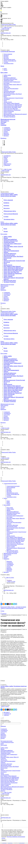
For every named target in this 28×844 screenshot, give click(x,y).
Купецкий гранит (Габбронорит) (12, 81)
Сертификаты (7, 129)
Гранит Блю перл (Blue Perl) (11, 108)
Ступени (6, 62)
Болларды (6, 55)
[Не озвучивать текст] (1, 21)
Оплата (3, 123)
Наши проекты (5, 120)
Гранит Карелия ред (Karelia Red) (12, 110)
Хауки (5, 100)
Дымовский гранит (8, 80)
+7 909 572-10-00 (7, 27)
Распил (5, 70)
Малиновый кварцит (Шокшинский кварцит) (15, 114)
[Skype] (14, 604)
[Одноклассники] (3, 604)
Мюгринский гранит (9, 92)
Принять (4, 840)
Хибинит (6, 90)
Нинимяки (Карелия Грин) (10, 79)
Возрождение (7, 95)
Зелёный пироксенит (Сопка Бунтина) (13, 98)
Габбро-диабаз (7, 75)
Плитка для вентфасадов (10, 60)
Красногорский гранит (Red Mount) (13, 94)
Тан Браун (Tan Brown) (9, 116)
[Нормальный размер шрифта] (2, 4)
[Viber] (10, 604)
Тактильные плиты (8, 63)
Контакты (6, 135)
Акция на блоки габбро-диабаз (9, 194)
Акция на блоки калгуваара (8, 196)
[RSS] (1, 605)
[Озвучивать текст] (1, 20)
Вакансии (6, 133)
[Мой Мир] (6, 604)
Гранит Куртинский (9, 111)
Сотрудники (7, 130)
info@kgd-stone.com (6, 33)
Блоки (2, 66)
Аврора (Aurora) (8, 102)
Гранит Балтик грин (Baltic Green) (12, 107)
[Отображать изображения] (1, 15)
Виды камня (4, 72)
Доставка (3, 122)
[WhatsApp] (12, 604)
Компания (3, 125)
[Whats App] (4, 145)
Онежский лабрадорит (9, 91)
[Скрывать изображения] (1, 17)
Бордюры (6, 56)
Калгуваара (6, 83)
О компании (7, 127)
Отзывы (6, 131)
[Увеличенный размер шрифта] (2, 6)
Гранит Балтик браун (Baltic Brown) (13, 106)
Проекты (3, 790)
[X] (8, 604)
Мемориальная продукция (8, 119)
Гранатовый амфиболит (10, 77)
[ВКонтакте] (4, 140)
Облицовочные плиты (9, 59)
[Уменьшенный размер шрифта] (1, 2)
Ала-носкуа (6, 99)
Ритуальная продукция (6, 741)
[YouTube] (4, 143)
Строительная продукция (8, 51)
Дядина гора (7, 87)
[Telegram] (4, 142)
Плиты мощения (8, 54)
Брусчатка (6, 58)
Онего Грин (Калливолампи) (11, 88)
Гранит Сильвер (8, 112)
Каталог (3, 738)
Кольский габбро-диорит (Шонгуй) (13, 84)
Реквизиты (6, 134)
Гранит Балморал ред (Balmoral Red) (13, 104)
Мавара (5, 76)
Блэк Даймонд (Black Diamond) (11, 103)
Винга (5, 96)
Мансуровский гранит (9, 115)
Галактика (6, 85)
